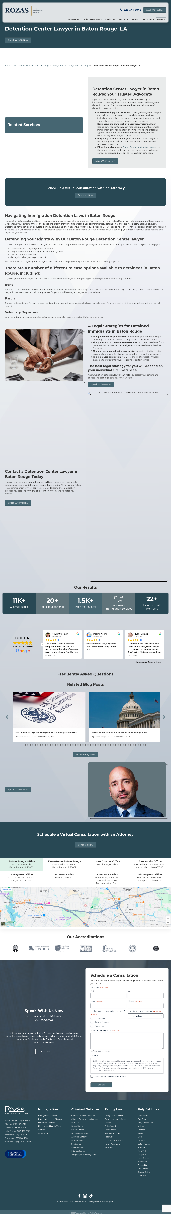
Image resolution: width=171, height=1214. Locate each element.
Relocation (109, 1147)
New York (142, 1151)
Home (8, 65)
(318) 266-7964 (22, 1138)
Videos (141, 1126)
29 (95, 745)
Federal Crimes (77, 1147)
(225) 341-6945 (24, 1120)
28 (93, 745)
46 (138, 745)
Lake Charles (143, 1158)
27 (90, 745)
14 (58, 745)
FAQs (140, 1133)
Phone (135, 1001)
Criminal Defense (92, 19)
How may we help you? (105, 1030)
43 (130, 745)
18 (68, 745)
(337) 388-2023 (23, 1131)
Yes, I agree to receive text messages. (111, 1076)
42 (128, 745)
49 (145, 745)
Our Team (123, 19)
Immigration (73, 19)
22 (78, 745)
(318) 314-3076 (21, 1135)
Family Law (110, 19)
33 (105, 745)
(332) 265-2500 (24, 1142)
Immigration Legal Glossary (50, 1119)
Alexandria (142, 1165)
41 (125, 745)
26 (88, 745)
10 (48, 745)
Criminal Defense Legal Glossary (85, 1119)
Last (129, 991)
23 (80, 745)
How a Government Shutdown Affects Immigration (117, 732)
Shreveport (143, 1161)
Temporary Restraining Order (84, 1154)
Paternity (109, 1137)
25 (85, 745)
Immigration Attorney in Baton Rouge (71, 65)
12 (53, 745)
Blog (140, 1137)
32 (103, 745)
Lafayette (142, 1154)
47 (140, 745)
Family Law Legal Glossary (116, 1119)
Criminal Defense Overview (83, 1115)
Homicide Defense (79, 1133)
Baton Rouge (144, 1144)
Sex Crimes (76, 1144)
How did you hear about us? (144, 1011)
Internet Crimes (78, 1151)
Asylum (41, 1130)
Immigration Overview (48, 1115)
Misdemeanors (77, 1140)
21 (75, 745)
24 (83, 745)
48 (143, 745)
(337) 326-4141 (20, 1127)
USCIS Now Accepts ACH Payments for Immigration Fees (44, 732)
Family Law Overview (114, 1115)
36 (113, 745)
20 (73, 745)
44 (133, 745)
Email (97, 1001)
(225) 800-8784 (143, 1066)
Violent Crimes (77, 1130)
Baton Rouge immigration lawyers (140, 147)
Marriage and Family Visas (49, 1126)
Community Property (114, 1140)
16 (63, 745)
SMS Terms (143, 1169)
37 (115, 745)
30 (98, 745)
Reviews (141, 1130)
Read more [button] (67, 655)
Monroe (141, 1147)
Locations (147, 19)
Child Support (110, 1130)
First (92, 991)
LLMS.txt (142, 1176)
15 (60, 745)
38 (118, 745)
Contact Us (143, 1115)
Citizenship (43, 1133)
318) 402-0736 (19, 1124)
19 (70, 745)
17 (65, 745)
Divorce (108, 1123)
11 (50, 745)
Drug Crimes (76, 1126)
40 (123, 745)
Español (161, 19)
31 (100, 745)
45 (135, 745)
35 (110, 745)
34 (108, 745)
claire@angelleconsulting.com (101, 1201)
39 (120, 745)
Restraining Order (112, 1133)
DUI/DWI (75, 1123)
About (135, 19)
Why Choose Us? (145, 1123)
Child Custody (111, 1126)
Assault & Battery (79, 1137)
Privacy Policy (144, 1172)
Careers (141, 1140)
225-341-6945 (132, 9)
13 (55, 745)
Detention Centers (46, 1123)
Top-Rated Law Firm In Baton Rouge (31, 65)
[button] (164, 644)
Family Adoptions (112, 1144)
